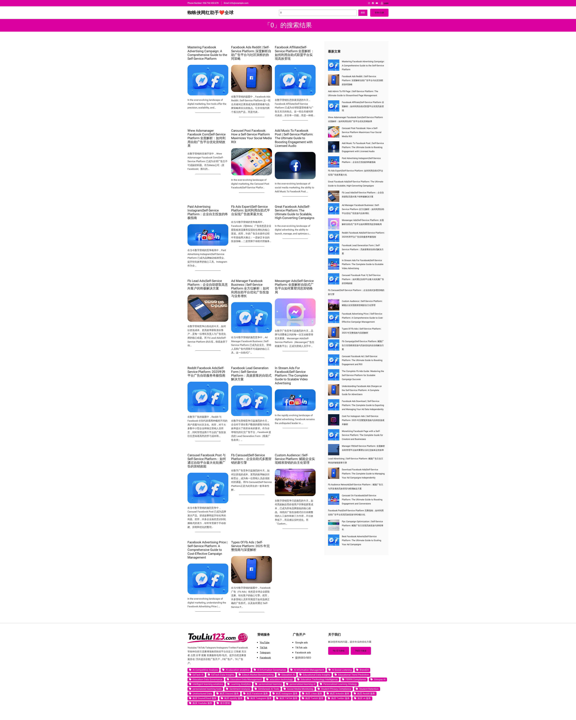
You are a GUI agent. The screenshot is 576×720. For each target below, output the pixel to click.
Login (386, 3)
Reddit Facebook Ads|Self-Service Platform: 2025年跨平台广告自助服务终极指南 (206, 372)
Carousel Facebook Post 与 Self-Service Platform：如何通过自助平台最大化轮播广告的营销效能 (207, 461)
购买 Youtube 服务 (202, 703)
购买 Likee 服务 (314, 693)
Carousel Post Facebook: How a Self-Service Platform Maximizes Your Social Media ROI (251, 136)
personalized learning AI (302, 684)
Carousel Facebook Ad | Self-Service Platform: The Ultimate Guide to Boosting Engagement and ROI (362, 360)
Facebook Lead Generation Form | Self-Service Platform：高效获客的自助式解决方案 (251, 373)
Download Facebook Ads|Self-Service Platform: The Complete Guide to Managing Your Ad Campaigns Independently (363, 473)
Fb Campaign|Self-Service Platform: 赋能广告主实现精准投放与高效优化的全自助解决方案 (363, 345)
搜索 (363, 12)
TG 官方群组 (339, 650)
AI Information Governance (271, 670)
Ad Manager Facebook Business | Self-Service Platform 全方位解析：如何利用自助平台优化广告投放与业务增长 (250, 288)
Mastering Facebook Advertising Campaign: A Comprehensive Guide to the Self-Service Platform (207, 53)
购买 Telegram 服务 (261, 698)
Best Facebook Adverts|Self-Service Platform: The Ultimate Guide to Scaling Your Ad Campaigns (361, 540)
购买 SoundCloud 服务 (204, 698)
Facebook (265, 658)
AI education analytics (237, 670)
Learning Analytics (241, 684)
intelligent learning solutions (208, 684)
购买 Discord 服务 (229, 693)
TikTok (263, 648)
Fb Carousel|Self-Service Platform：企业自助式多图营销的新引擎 (251, 459)
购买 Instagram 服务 (287, 693)
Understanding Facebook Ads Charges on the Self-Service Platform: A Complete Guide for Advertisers (362, 390)
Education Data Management (246, 679)
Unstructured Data (202, 693)
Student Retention (369, 689)
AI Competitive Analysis (205, 670)
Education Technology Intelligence (319, 679)
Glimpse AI (380, 679)
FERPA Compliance (356, 679)
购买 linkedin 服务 (339, 693)
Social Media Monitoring (300, 689)
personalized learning (270, 684)
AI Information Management (309, 670)
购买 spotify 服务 (233, 698)
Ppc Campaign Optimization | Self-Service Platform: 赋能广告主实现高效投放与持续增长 (362, 525)
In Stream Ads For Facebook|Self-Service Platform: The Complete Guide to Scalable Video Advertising (291, 375)
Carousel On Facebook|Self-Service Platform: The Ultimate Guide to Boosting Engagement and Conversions (362, 499)
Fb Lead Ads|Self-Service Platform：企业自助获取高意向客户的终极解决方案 (208, 284)
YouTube (264, 642)
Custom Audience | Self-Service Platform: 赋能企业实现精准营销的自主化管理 (295, 459)
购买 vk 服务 (364, 698)
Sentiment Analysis (240, 689)
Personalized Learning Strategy (340, 684)
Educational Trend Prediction (353, 675)
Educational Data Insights (316, 675)
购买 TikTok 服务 (288, 698)
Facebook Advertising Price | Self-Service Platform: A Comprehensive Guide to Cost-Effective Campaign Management (207, 549)
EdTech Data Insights (222, 675)
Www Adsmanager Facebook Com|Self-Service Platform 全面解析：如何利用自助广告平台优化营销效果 (207, 138)
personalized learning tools (207, 689)
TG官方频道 (360, 650)
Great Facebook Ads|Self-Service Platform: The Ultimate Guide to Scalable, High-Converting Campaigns (294, 212)
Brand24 (364, 670)
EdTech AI (198, 675)
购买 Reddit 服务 (366, 693)
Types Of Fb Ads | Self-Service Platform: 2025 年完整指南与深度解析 (250, 546)
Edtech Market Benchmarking (258, 675)
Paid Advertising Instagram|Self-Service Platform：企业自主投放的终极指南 (208, 212)
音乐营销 (225, 703)
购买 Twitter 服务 (340, 698)
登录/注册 (379, 12)
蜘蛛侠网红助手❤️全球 (211, 12)
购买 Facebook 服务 (257, 693)
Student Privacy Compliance (336, 689)
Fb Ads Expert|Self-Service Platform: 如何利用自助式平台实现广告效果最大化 (250, 210)
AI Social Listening (342, 670)
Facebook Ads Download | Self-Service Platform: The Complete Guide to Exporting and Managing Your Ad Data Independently (363, 405)
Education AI (288, 675)
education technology (281, 679)
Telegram (265, 652)
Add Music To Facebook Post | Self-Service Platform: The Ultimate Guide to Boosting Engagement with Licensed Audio (294, 138)
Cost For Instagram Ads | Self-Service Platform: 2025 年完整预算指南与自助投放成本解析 (363, 420)
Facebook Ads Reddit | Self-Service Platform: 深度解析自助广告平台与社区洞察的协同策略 (251, 53)
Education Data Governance (207, 679)
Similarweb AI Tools (268, 689)
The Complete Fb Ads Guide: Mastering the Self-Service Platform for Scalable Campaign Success (363, 375)
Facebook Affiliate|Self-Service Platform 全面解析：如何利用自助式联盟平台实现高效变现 (294, 53)
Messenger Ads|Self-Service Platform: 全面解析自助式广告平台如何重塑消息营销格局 (294, 286)
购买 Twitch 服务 (314, 698)
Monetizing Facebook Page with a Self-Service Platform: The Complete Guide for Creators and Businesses (362, 435)
